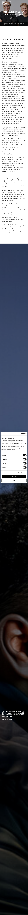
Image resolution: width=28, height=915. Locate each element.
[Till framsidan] (8, 3)
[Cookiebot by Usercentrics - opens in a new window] (21, 433)
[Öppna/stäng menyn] (25, 3)
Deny (14, 480)
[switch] (25, 459)
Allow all (14, 476)
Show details (21, 472)
